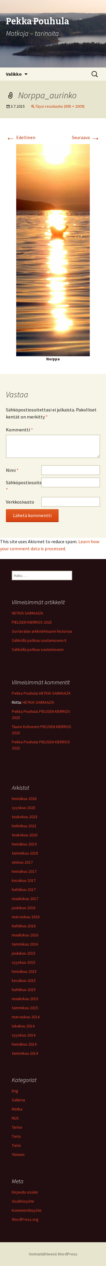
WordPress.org (25, 1219)
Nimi (12, 470)
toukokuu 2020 (24, 835)
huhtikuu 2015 (24, 989)
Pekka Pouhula (24, 693)
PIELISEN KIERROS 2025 (32, 622)
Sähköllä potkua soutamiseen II (39, 640)
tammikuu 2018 (25, 853)
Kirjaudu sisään (25, 1192)
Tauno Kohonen (25, 726)
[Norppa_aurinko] (53, 249)
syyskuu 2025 (23, 807)
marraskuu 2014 (25, 1016)
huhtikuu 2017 (24, 889)
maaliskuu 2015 (25, 998)
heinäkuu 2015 (24, 971)
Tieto (16, 1136)
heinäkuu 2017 (24, 871)
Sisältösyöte (23, 1201)
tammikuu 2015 (25, 1007)
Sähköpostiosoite (23, 486)
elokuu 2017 (22, 862)
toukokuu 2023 (24, 816)
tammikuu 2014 (25, 1053)
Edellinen (20, 137)
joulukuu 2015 (23, 953)
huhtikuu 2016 (24, 926)
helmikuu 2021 (24, 825)
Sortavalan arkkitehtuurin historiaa (42, 631)
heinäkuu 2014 (24, 1044)
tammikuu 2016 (25, 944)
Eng (15, 1090)
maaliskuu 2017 (25, 898)
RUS (15, 1118)
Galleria (18, 1100)
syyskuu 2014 (23, 1035)
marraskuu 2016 (25, 916)
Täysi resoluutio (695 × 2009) (60, 106)
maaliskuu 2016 (25, 935)
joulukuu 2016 (23, 907)
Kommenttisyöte (27, 1210)
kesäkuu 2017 (24, 880)
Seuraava (86, 137)
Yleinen (18, 1154)
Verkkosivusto (20, 502)
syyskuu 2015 (23, 962)
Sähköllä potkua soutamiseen (38, 649)
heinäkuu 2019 (24, 844)
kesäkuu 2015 (24, 980)
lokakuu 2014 (23, 1026)
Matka (17, 1109)
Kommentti (19, 430)
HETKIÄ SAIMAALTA (27, 613)
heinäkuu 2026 (24, 798)
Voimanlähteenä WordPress (53, 1254)
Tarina (17, 1127)
